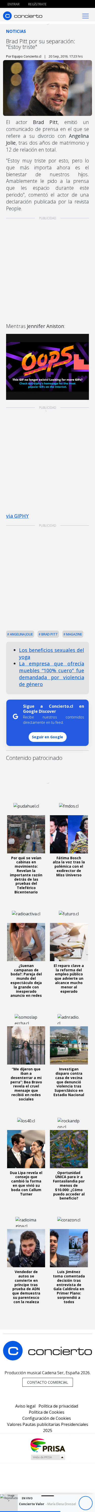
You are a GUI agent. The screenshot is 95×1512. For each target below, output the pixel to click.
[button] (30, 1511)
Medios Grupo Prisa (48, 1457)
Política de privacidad (58, 1406)
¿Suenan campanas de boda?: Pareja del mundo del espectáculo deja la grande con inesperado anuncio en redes (26, 980)
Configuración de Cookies (46, 1418)
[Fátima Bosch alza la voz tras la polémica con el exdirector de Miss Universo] (69, 834)
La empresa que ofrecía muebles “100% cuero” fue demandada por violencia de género (51, 674)
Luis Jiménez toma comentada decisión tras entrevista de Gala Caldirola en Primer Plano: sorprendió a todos (69, 1286)
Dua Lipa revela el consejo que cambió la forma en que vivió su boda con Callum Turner (26, 1183)
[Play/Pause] (85, 1503)
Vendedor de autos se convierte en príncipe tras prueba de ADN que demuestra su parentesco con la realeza (26, 1286)
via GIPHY (17, 515)
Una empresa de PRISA (47, 1445)
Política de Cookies (46, 1412)
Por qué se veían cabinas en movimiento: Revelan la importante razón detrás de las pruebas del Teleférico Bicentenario (26, 874)
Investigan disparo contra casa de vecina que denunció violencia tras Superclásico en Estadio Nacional (68, 1082)
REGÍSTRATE (37, 4)
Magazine (73, 634)
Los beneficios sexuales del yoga (51, 653)
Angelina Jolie (21, 634)
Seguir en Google (47, 736)
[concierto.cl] (22, 15)
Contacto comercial (47, 1382)
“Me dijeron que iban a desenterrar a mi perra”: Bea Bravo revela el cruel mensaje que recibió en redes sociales (26, 1084)
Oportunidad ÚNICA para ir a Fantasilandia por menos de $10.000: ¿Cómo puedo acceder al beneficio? (69, 1185)
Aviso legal (25, 1406)
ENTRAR (13, 4)
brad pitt (49, 634)
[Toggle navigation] (85, 15)
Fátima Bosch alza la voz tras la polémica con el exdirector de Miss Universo (69, 866)
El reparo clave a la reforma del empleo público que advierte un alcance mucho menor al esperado (69, 978)
